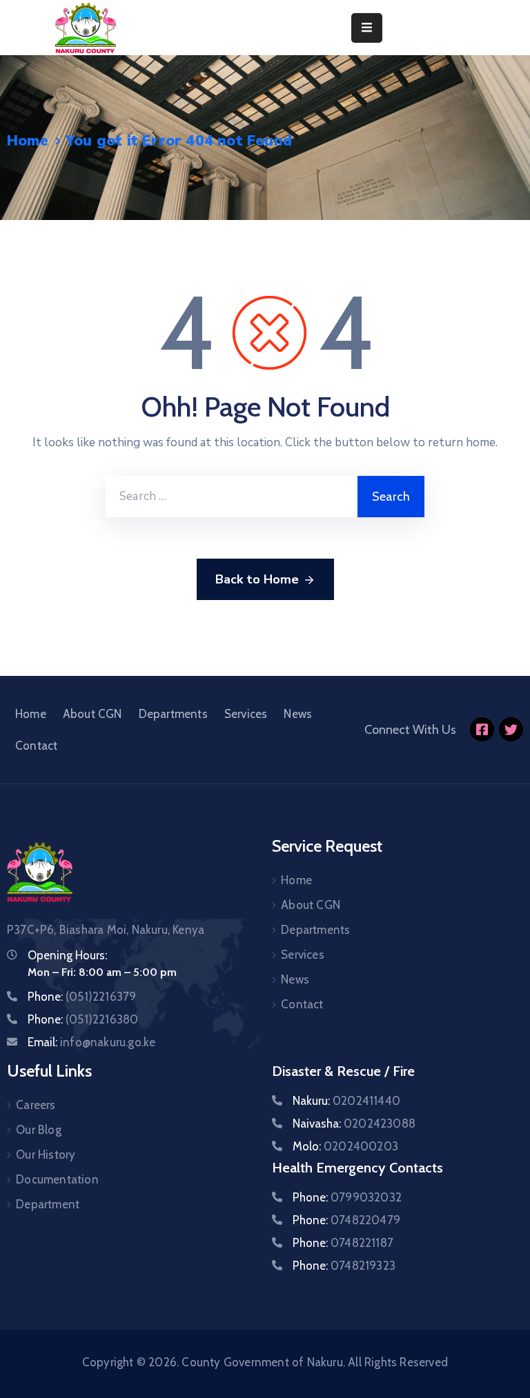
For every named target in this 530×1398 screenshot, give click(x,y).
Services (246, 714)
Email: (91, 1042)
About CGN (92, 714)
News (298, 714)
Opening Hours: (67, 955)
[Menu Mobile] (366, 28)
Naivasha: (354, 1123)
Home (27, 140)
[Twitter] (511, 729)
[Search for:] (231, 496)
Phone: (82, 996)
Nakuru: (346, 1101)
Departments (173, 714)
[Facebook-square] (482, 729)
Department (47, 1204)
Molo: (345, 1146)
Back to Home (257, 579)
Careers (35, 1105)
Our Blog (38, 1130)
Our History (45, 1154)
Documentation (57, 1179)
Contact (36, 745)
